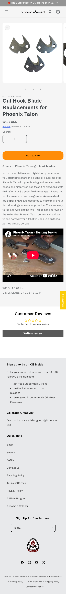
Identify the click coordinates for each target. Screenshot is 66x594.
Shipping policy (52, 582)
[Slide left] (25, 89)
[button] (6, 12)
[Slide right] (40, 89)
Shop (10, 444)
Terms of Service (16, 483)
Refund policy (55, 576)
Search (11, 452)
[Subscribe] (51, 528)
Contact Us (13, 468)
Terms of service (34, 582)
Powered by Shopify (37, 576)
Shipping (6, 126)
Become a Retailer (17, 506)
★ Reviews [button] (63, 300)
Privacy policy (16, 582)
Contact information (35, 587)
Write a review (33, 333)
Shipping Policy (15, 475)
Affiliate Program (16, 498)
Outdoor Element (19, 576)
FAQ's (10, 460)
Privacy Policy (15, 491)
